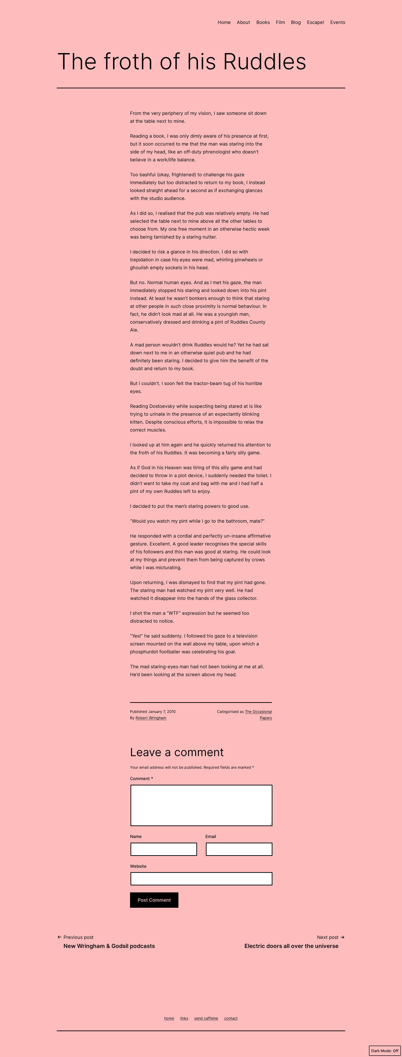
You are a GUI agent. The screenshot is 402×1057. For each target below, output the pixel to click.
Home (224, 22)
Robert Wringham (151, 717)
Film (280, 22)
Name (136, 836)
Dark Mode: (381, 1050)
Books (263, 22)
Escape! (315, 22)
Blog (296, 22)
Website (138, 866)
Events (337, 22)
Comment (141, 778)
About (243, 22)
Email (210, 836)
